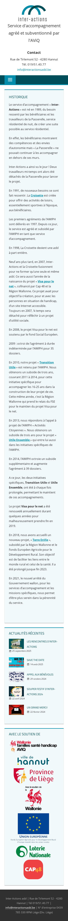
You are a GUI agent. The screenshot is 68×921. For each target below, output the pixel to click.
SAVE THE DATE (35, 660)
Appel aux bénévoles (40, 674)
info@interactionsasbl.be (34, 70)
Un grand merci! (37, 707)
